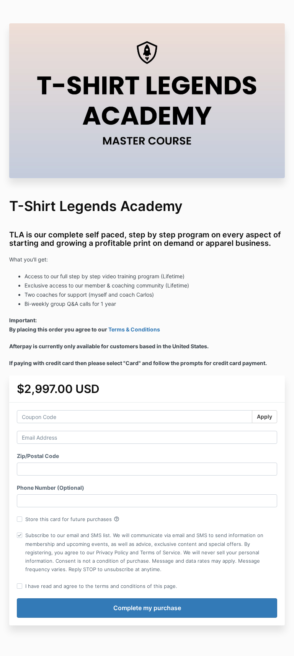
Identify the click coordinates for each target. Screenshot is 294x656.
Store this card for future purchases (72, 519)
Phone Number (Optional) (50, 487)
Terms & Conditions (134, 329)
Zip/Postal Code (38, 456)
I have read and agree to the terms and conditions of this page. (101, 586)
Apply (264, 416)
